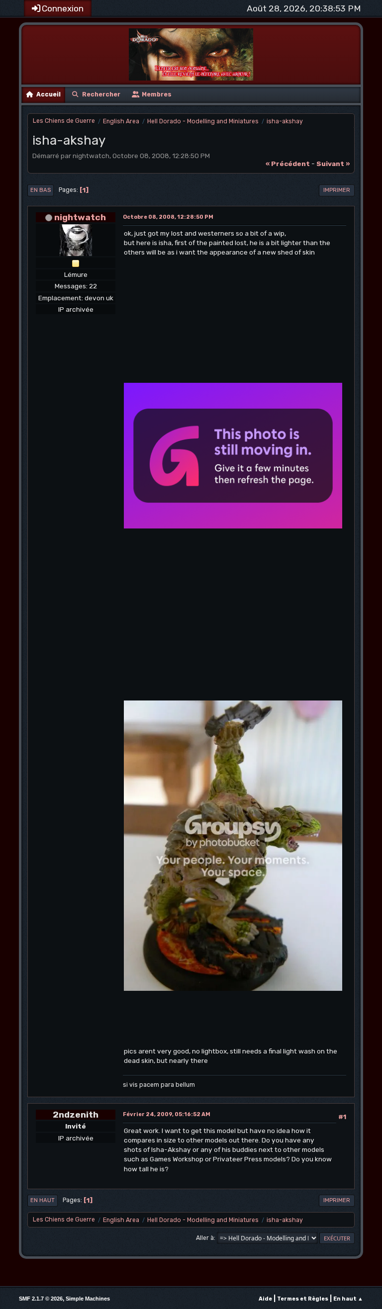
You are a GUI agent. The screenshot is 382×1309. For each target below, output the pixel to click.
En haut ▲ (348, 1299)
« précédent (288, 164)
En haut (42, 1200)
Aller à (205, 1237)
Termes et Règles (302, 1299)
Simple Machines (88, 1299)
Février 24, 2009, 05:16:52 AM (166, 1114)
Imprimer (336, 190)
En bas (40, 190)
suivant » (333, 164)
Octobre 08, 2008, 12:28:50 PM (168, 217)
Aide (265, 1299)
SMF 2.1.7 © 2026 (41, 1299)
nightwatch (80, 217)
